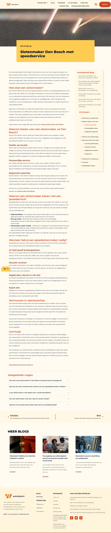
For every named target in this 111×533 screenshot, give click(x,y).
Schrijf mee (64, 6)
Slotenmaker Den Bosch (26, 191)
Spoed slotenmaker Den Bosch (53, 124)
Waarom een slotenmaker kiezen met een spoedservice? (90, 137)
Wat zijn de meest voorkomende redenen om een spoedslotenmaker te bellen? (39, 386)
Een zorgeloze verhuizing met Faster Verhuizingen (85, 509)
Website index (57, 511)
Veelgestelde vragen (88, 165)
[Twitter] (76, 517)
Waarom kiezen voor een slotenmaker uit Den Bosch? (90, 121)
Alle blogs (39, 496)
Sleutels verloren (90, 147)
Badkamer (39, 508)
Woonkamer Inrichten (80, 6)
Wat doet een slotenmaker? (90, 118)
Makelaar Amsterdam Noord (78, 506)
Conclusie (85, 162)
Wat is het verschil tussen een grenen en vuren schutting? (87, 512)
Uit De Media (72, 3)
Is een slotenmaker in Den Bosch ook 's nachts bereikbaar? (39, 392)
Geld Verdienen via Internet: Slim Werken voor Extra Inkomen (59, 526)
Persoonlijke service (91, 128)
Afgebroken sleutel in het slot (92, 150)
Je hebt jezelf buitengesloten (92, 143)
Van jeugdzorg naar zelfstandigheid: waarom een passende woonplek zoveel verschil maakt (89, 83)
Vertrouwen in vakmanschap (90, 159)
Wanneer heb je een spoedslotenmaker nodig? (90, 140)
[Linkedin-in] (80, 517)
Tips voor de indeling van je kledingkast (82, 502)
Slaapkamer (40, 504)
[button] (96, 4)
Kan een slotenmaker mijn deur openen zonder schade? (39, 399)
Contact (55, 501)
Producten (41, 3)
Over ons (84, 3)
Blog (53, 3)
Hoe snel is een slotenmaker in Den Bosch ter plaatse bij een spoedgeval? (39, 380)
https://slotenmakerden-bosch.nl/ (21, 365)
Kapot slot (88, 154)
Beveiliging (25, 46)
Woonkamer (40, 511)
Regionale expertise (91, 131)
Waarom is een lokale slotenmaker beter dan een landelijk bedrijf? (39, 405)
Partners (61, 3)
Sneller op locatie (90, 125)
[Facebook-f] (71, 517)
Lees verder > (13, 471)
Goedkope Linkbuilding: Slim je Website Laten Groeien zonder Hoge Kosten (60, 517)
